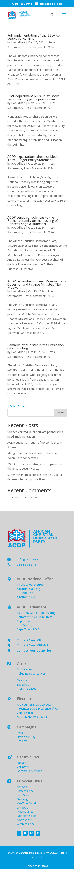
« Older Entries (16, 406)
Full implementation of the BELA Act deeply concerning (33, 37)
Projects (22, 741)
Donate (21, 763)
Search (60, 413)
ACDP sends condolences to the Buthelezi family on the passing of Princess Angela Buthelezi (32, 220)
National (22, 787)
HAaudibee (18, 42)
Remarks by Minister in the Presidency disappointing (35, 346)
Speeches (23, 684)
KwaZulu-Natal (26, 803)
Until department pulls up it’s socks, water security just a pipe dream (33, 97)
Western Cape (26, 824)
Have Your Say (26, 737)
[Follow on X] (38, 833)
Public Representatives (31, 673)
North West (24, 820)
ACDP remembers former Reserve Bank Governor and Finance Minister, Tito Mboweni (36, 284)
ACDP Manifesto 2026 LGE (34, 717)
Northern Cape (26, 816)
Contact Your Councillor (34, 650)
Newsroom (24, 680)
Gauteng (22, 799)
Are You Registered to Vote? (35, 704)
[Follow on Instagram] (31, 833)
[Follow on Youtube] (25, 833)
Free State (23, 795)
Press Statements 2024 (39, 47)
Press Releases (26, 688)
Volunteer (23, 767)
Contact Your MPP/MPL (33, 645)
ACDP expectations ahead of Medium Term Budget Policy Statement (34, 158)
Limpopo (22, 807)
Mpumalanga (25, 811)
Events (21, 733)
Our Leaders (25, 669)
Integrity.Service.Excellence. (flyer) (38, 708)
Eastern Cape (25, 791)
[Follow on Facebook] (19, 833)
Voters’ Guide (25, 713)
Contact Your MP (29, 640)
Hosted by (37, 866)
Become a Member (29, 771)
